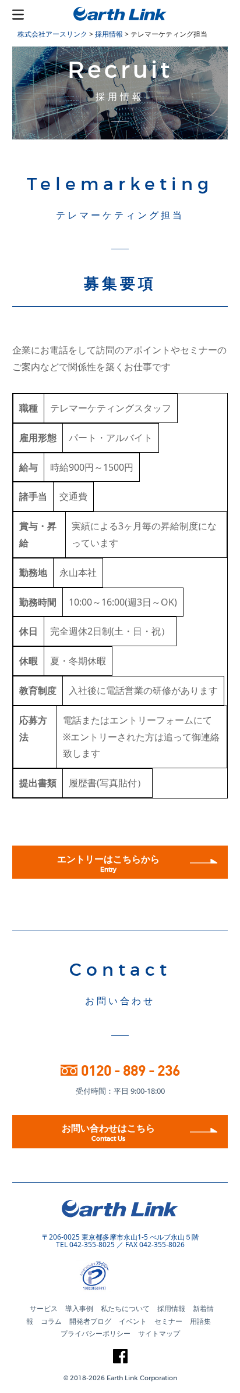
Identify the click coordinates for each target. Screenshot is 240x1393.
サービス (44, 1308)
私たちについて (125, 1308)
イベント (133, 1321)
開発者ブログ (90, 1321)
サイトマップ (159, 1333)
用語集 (200, 1321)
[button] (141, 1277)
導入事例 (79, 1308)
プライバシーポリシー (95, 1333)
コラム (51, 1321)
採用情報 (171, 1308)
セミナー (168, 1321)
